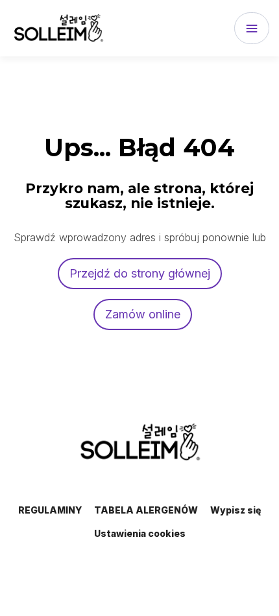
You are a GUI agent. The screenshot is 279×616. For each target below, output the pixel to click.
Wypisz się (235, 509)
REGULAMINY (50, 509)
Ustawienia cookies (140, 533)
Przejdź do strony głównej (139, 273)
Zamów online (142, 314)
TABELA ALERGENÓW (146, 509)
